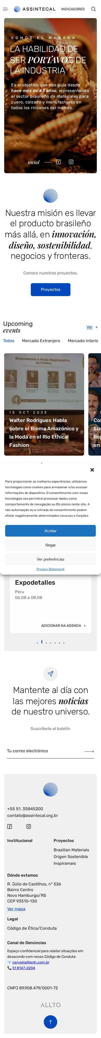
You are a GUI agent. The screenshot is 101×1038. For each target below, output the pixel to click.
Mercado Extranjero (41, 340)
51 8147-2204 (23, 968)
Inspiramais (65, 863)
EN (22, 92)
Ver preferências (50, 559)
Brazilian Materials (71, 849)
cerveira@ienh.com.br (30, 962)
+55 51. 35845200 (25, 808)
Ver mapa (16, 908)
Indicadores (73, 9)
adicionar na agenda (61, 626)
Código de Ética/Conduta (32, 928)
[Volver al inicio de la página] (50, 1022)
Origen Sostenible (71, 856)
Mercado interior (84, 340)
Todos (8, 340)
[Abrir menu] (5, 9)
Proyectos (50, 289)
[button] (93, 470)
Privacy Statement (50, 569)
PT (13, 92)
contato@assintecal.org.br (32, 815)
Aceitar (50, 531)
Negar (50, 545)
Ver (89, 327)
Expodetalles (35, 582)
